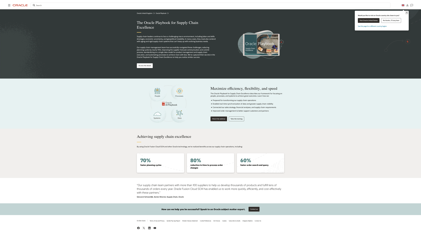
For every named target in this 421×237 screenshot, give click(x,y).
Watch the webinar (218, 119)
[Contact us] (411, 5)
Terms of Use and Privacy (157, 221)
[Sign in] (407, 5)
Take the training (236, 119)
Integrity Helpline (247, 221)
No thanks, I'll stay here (391, 20)
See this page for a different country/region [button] (372, 26)
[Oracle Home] (20, 5)
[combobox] (210, 5)
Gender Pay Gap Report (173, 221)
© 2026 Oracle (141, 221)
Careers (224, 221)
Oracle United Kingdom (145, 13)
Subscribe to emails (234, 221)
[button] (9, 5)
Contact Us (258, 221)
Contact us (254, 209)
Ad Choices (216, 221)
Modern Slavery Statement (190, 221)
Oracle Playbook (161, 13)
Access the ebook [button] (145, 66)
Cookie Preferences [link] (205, 221)
